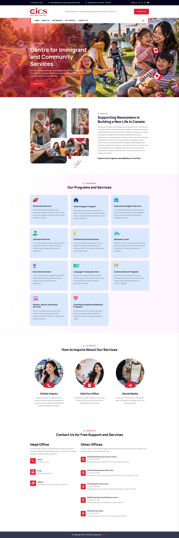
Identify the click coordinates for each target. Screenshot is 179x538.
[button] (171, 61)
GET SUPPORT (70, 20)
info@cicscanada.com (44, 473)
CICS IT (104, 535)
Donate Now (38, 84)
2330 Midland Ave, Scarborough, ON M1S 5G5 (65, 3)
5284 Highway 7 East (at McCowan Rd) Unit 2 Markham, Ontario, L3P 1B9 (111, 489)
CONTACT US (83, 20)
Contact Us (141, 11)
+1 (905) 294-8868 (93, 486)
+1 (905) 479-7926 (93, 500)
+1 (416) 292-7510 (43, 462)
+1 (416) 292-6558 (93, 473)
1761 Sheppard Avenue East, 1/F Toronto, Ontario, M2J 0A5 (106, 516)
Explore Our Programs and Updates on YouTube (119, 158)
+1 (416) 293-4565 (93, 459)
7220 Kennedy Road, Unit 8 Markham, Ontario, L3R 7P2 (105, 503)
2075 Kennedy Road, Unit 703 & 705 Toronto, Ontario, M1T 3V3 (108, 462)
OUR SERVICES (57, 20)
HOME (37, 20)
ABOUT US (45, 20)
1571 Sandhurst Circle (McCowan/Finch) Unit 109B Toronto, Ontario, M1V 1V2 (112, 475)
